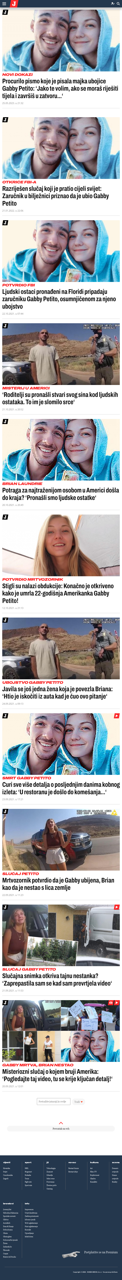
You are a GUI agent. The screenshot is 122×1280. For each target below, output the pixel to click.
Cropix (5, 1253)
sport (28, 1162)
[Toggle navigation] (4, 3)
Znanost (50, 1172)
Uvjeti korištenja (31, 1213)
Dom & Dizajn (8, 1226)
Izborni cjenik (30, 1219)
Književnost (94, 1175)
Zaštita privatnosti (32, 1216)
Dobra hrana (7, 1230)
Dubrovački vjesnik (10, 1240)
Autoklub (6, 1223)
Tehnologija (51, 1168)
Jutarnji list (7, 1209)
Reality (114, 1182)
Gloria (5, 1233)
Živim (5, 1243)
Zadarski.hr (7, 1247)
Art (91, 1168)
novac (72, 1162)
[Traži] (118, 3)
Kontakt (28, 1230)
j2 (48, 1162)
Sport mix (28, 1185)
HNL (26, 1168)
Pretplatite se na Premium (101, 1252)
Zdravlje (50, 1175)
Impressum (29, 1209)
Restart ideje (73, 1172)
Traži (77, 1101)
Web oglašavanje (31, 1223)
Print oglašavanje (31, 1226)
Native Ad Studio (9, 1257)
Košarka (28, 1175)
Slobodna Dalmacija (10, 1213)
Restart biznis (73, 1168)
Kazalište (93, 1182)
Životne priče (52, 1185)
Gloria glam (7, 1236)
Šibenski (6, 1250)
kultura (94, 1162)
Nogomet (28, 1172)
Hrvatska (6, 1168)
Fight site (28, 1182)
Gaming (50, 1189)
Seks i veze (51, 1178)
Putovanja (50, 1182)
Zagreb (5, 1178)
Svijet (5, 1172)
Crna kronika (8, 1175)
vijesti (6, 1162)
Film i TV (93, 1172)
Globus (5, 1219)
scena (116, 1162)
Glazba (93, 1178)
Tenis (27, 1178)
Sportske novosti (9, 1216)
